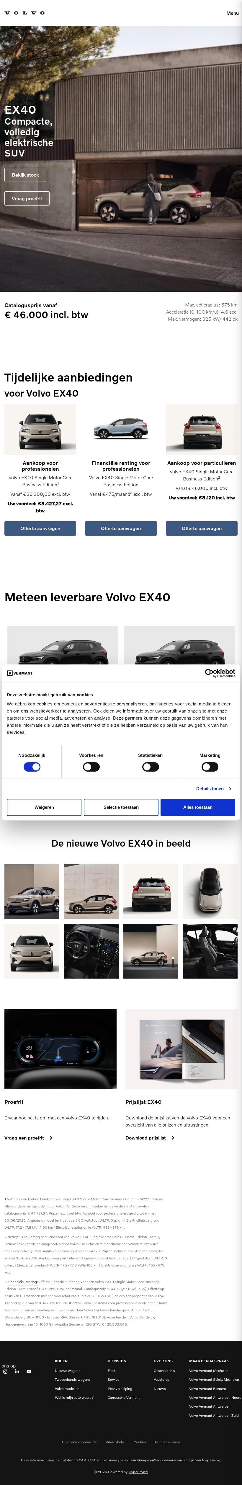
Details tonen (210, 788)
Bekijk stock (25, 174)
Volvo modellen (67, 1389)
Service (113, 1380)
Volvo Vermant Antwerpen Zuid (214, 1416)
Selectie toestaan (121, 807)
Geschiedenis (164, 1371)
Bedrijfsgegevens (167, 1442)
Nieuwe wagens (67, 1371)
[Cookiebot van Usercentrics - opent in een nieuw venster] (209, 673)
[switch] (91, 767)
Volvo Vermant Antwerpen (209, 1406)
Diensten (117, 1361)
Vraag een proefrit (24, 1137)
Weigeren (44, 807)
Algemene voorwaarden (80, 1442)
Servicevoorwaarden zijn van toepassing (187, 1460)
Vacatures (161, 1380)
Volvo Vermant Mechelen (208, 1371)
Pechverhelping (120, 1389)
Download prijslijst (145, 1137)
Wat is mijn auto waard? (74, 1398)
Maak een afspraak (209, 1361)
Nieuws (160, 1389)
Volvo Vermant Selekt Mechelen (214, 1380)
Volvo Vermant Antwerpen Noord (215, 1398)
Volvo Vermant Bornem (207, 1389)
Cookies (140, 1442)
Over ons (163, 1361)
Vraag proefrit (27, 198)
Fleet (111, 1371)
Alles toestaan (197, 807)
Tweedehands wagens (72, 1380)
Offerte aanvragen (40, 528)
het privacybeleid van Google (125, 1460)
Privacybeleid (116, 1442)
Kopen (61, 1361)
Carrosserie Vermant (124, 1398)
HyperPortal (138, 1472)
